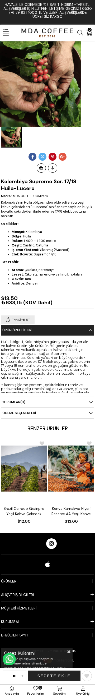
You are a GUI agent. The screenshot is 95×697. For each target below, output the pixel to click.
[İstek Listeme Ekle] (41, 168)
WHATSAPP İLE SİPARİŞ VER (9, 659)
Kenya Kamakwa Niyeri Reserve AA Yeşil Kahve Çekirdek (71, 511)
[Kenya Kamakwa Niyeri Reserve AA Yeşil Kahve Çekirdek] (71, 468)
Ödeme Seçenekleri (19, 413)
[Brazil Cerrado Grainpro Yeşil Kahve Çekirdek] (24, 468)
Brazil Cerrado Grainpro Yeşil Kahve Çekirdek (24, 511)
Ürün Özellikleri (17, 330)
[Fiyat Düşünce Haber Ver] (52, 168)
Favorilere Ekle (42, 443)
